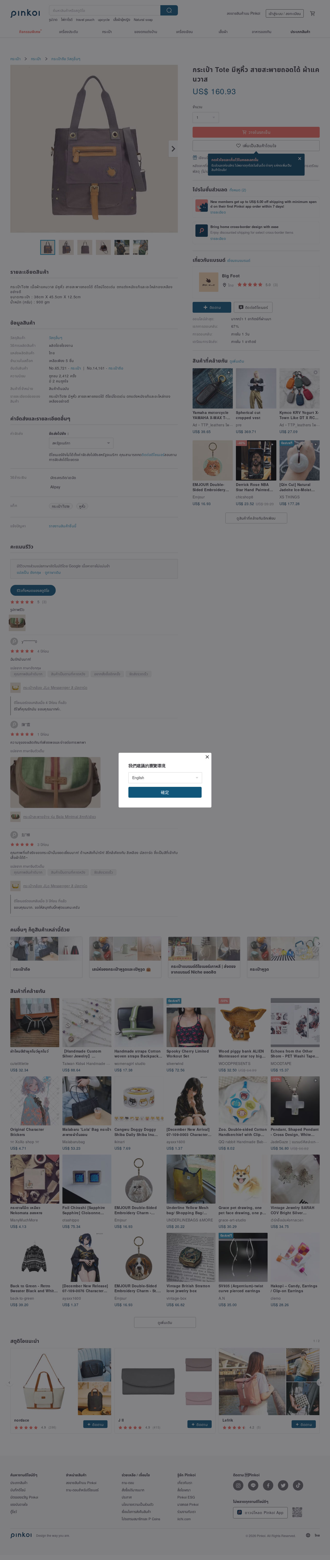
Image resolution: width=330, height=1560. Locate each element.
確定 (165, 792)
